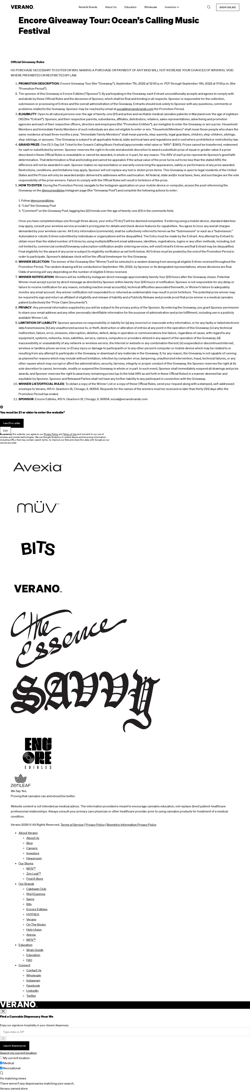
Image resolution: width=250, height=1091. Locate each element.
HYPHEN (32, 914)
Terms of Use (70, 434)
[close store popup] (3, 1011)
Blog (29, 843)
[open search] (208, 7)
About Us (111, 7)
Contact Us (33, 970)
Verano (31, 919)
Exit (5, 430)
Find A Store (34, 879)
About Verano (28, 833)
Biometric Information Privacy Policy (131, 825)
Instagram (33, 980)
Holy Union (34, 929)
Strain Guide (34, 950)
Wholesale (150, 7)
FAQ (29, 960)
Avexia (31, 935)
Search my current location (18, 1053)
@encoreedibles (53, 190)
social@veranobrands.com (135, 109)
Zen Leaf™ (33, 873)
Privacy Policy (51, 434)
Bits (29, 904)
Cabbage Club (36, 889)
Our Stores (26, 863)
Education (130, 7)
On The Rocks (36, 924)
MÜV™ (31, 868)
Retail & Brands (88, 7)
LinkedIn (32, 991)
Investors (170, 7)
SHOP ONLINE (228, 7)
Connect (24, 965)
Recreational (12, 1068)
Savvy (30, 899)
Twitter (31, 996)
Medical (8, 1063)
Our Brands (26, 884)
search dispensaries (14, 1045)
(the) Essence (35, 894)
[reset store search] (3, 1038)
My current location (16, 1058)
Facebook (33, 985)
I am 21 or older (11, 423)
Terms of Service (72, 825)
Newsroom (34, 858)
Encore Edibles (36, 909)
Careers (32, 848)
